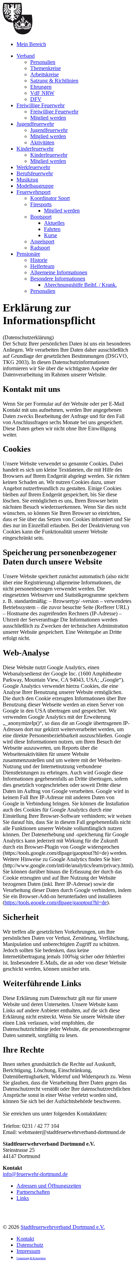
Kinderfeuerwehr (35, 149)
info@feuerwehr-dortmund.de (35, 1174)
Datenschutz (29, 1245)
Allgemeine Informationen (58, 272)
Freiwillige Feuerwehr (40, 105)
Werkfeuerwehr (33, 167)
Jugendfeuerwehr (35, 124)
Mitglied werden (48, 118)
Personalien (42, 62)
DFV (36, 99)
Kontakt (25, 1239)
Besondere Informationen (57, 279)
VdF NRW (42, 93)
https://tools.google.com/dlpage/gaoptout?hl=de (55, 902)
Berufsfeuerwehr (34, 173)
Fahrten (52, 229)
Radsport (40, 248)
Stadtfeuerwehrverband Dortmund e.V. (63, 1227)
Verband (25, 56)
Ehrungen (41, 87)
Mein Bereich (31, 44)
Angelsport (42, 241)
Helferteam (42, 266)
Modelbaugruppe (35, 186)
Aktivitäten (42, 142)
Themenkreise (45, 68)
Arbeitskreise (44, 74)
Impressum (28, 1251)
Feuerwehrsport (33, 192)
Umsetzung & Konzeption (31, 1258)
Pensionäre (28, 254)
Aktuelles (54, 223)
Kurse (50, 235)
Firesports (41, 204)
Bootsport (41, 217)
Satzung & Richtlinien (54, 81)
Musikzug (27, 180)
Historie (38, 260)
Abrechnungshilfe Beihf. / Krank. (80, 285)
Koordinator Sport (50, 198)
